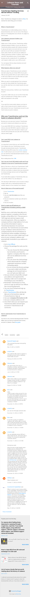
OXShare (9, 478)
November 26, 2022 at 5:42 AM (15, 473)
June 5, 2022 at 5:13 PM (13, 372)
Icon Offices (11, 244)
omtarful (9, 351)
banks (6, 335)
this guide (17, 322)
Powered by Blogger (16, 591)
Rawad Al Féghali (11, 341)
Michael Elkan (18, 594)
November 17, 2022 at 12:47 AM (15, 440)
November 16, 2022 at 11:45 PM (15, 427)
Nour (8, 389)
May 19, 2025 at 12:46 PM (13, 508)
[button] (28, 11)
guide (18, 335)
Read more (25, 544)
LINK (15, 158)
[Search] (28, 3)
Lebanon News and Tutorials (15, 4)
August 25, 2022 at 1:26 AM (14, 385)
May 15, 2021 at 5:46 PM (13, 347)
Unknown (9, 363)
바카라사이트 (13, 460)
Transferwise (10, 191)
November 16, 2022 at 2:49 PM (15, 404)
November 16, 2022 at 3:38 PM (15, 413)
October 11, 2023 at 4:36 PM (14, 482)
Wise (24, 19)
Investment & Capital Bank (14, 487)
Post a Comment (7, 511)
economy (12, 335)
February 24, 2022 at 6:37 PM (14, 359)
